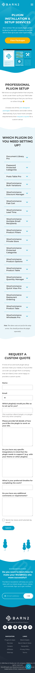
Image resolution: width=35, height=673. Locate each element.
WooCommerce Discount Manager (15, 193)
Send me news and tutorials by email (19, 521)
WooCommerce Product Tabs (13, 307)
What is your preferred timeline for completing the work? (17, 482)
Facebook (5, 627)
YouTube (20, 627)
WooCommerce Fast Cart (13, 202)
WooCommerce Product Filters (13, 231)
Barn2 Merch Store (24, 643)
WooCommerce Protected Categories (13, 250)
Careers (10, 646)
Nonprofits (24, 646)
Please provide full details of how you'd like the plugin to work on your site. (16, 423)
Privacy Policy (25, 649)
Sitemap (10, 652)
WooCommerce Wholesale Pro (13, 316)
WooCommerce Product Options (14, 260)
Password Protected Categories (11, 167)
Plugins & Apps (10, 640)
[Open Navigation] (32, 4)
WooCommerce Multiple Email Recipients (13, 221)
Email (4, 393)
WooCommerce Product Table (13, 269)
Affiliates (10, 649)
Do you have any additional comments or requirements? (14, 494)
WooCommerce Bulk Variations (13, 184)
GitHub (30, 627)
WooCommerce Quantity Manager (15, 278)
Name (4, 383)
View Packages (17, 40)
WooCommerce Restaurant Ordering (13, 297)
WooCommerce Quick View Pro (13, 287)
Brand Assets (24, 640)
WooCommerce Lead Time (13, 211)
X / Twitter (10, 627)
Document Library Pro (15, 157)
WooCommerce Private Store (13, 240)
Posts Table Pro (13, 176)
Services (10, 643)
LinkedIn (15, 627)
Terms (25, 652)
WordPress (25, 627)
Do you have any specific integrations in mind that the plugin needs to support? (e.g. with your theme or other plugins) (17, 453)
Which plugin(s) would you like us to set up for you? (17, 405)
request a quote (23, 116)
